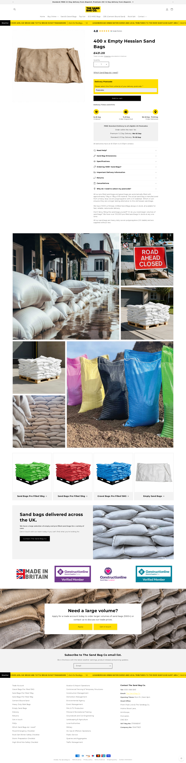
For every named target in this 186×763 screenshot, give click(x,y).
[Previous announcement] (13, 2)
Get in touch (105, 627)
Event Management (74, 704)
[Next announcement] (173, 2)
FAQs (14, 723)
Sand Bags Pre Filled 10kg (31, 496)
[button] (14, 9)
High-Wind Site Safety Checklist (25, 742)
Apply (80, 627)
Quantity (97, 60)
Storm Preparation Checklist (23, 738)
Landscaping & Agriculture (77, 720)
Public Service (72, 735)
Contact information (125, 759)
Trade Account (18, 686)
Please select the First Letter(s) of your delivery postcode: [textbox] (119, 86)
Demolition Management (76, 697)
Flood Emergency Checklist (23, 731)
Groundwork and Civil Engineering (80, 716)
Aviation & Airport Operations (78, 686)
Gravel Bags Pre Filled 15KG (112, 496)
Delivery (15, 712)
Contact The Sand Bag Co (35, 539)
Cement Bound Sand (20, 701)
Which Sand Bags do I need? (106, 73)
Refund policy (76, 759)
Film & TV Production (75, 708)
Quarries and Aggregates (76, 738)
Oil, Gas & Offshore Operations (78, 731)
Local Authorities (73, 723)
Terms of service (100, 759)
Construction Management (77, 693)
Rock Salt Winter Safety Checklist (26, 735)
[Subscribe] (109, 665)
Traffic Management (74, 742)
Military (69, 727)
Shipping (107, 56)
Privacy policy (88, 759)
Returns (15, 716)
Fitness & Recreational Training (78, 712)
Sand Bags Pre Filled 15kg (71, 496)
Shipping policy (112, 759)
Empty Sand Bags (152, 496)
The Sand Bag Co (133, 693)
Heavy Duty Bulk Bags (21, 704)
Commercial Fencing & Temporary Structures (84, 689)
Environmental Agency (75, 701)
